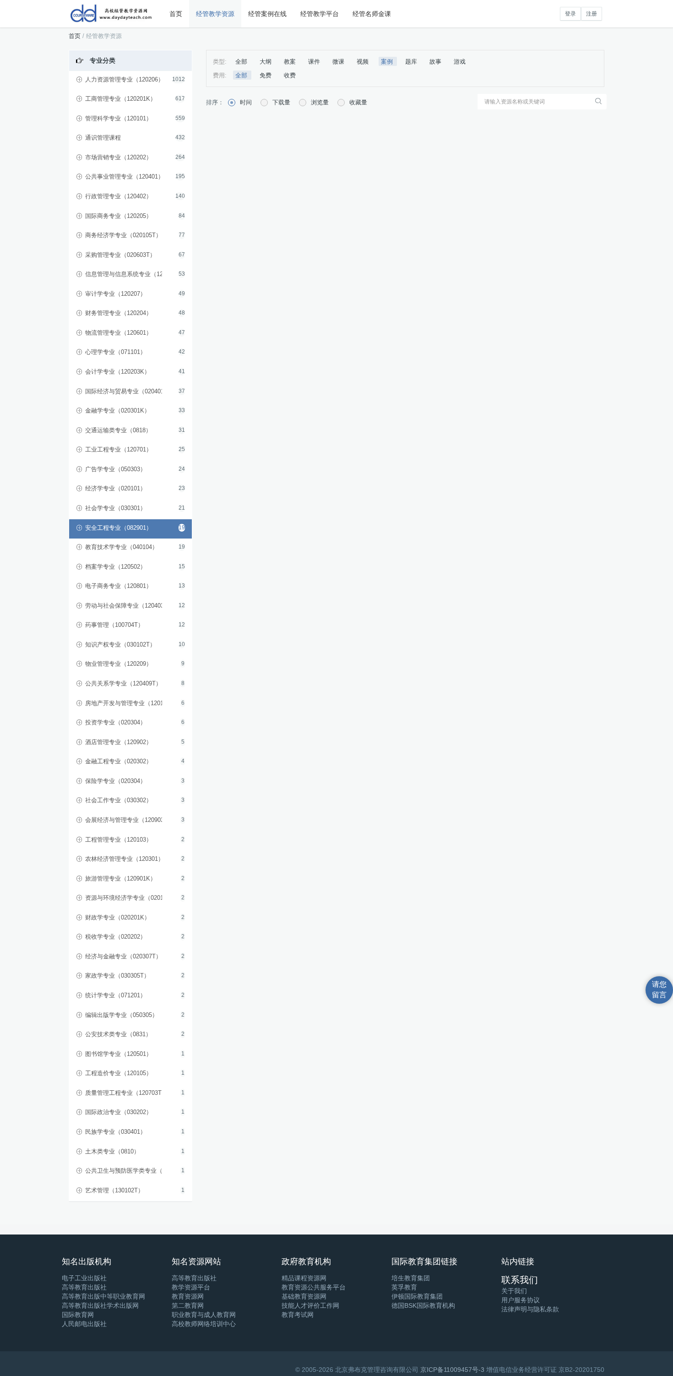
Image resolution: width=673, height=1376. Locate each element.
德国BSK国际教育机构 (423, 1305)
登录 (570, 14)
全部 (242, 61)
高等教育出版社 (84, 1287)
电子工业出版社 (84, 1278)
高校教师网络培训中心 (204, 1323)
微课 (339, 61)
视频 (363, 61)
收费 (290, 75)
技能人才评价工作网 (310, 1305)
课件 (315, 61)
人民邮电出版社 (84, 1323)
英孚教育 (404, 1287)
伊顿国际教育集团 (417, 1296)
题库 (412, 61)
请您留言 (659, 989)
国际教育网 (78, 1314)
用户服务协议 (520, 1300)
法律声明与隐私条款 (530, 1309)
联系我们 (519, 1280)
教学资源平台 (191, 1287)
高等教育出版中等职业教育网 (103, 1296)
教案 (291, 61)
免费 (266, 75)
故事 (436, 61)
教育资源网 (188, 1296)
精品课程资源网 (304, 1278)
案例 (388, 61)
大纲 (266, 61)
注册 (591, 14)
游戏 (460, 61)
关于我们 (514, 1290)
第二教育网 (188, 1305)
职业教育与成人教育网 (204, 1314)
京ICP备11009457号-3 (452, 1369)
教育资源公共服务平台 (314, 1287)
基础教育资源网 (304, 1296)
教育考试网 (298, 1314)
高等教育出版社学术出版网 (100, 1305)
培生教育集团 (410, 1278)
